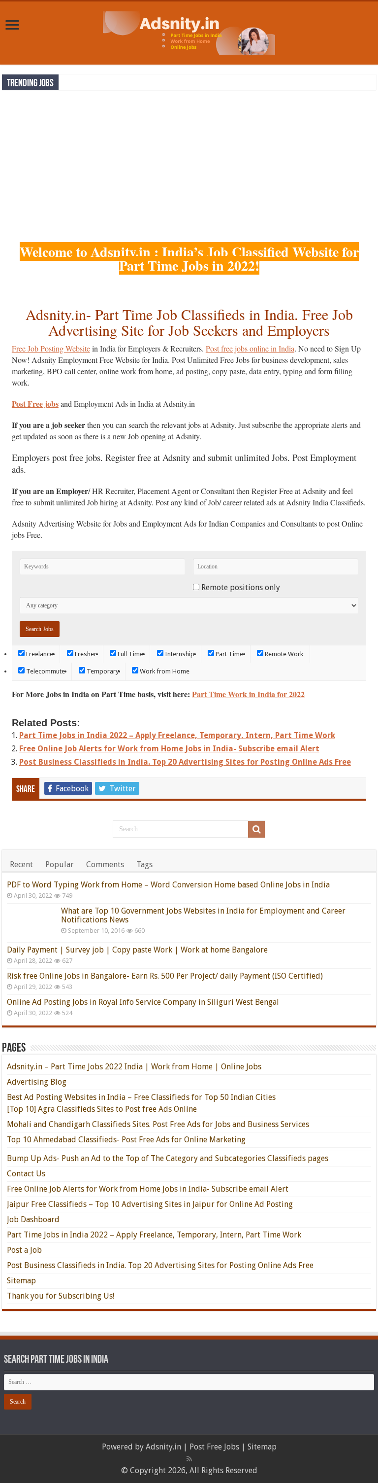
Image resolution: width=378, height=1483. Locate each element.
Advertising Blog (36, 1082)
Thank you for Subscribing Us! (60, 1296)
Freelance (39, 654)
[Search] (256, 829)
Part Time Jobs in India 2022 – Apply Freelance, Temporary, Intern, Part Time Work (177, 735)
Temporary (102, 671)
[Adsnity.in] (189, 31)
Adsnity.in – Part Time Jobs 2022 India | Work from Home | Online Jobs (134, 1066)
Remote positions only (240, 587)
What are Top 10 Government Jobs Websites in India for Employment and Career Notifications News (203, 915)
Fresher (84, 654)
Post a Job (24, 1250)
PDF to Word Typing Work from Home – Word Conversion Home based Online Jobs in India (168, 884)
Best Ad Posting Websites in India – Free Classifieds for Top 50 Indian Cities (141, 1097)
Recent (21, 864)
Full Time (129, 654)
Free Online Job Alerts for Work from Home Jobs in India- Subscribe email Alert (169, 748)
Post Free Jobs (214, 1446)
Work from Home (163, 671)
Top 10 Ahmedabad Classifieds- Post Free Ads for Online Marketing (126, 1139)
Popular (59, 864)
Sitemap (21, 1280)
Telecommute (45, 671)
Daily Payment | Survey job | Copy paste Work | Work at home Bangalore (137, 949)
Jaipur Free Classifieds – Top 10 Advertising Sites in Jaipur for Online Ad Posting (150, 1204)
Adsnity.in (163, 1446)
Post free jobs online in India (250, 348)
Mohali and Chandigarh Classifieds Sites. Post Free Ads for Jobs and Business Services (158, 1124)
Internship (178, 654)
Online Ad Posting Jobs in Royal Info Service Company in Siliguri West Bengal (143, 1002)
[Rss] (189, 1459)
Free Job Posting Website (51, 348)
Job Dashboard (33, 1219)
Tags (144, 864)
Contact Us (26, 1173)
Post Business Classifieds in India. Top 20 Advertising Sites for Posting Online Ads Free (185, 762)
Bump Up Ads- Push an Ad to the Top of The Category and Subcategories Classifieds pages (167, 1158)
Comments (105, 864)
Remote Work (283, 654)
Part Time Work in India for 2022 (248, 694)
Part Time (228, 654)
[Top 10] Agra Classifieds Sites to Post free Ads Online (102, 1109)
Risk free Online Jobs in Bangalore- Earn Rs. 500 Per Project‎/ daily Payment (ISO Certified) (165, 976)
